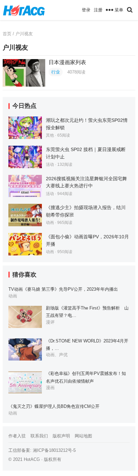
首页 (7, 33)
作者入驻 (17, 435)
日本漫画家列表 (67, 62)
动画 (50, 222)
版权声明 (61, 435)
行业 (55, 72)
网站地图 (83, 435)
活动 (50, 164)
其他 (50, 135)
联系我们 (39, 435)
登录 (86, 9)
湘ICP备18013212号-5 (54, 450)
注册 (98, 9)
